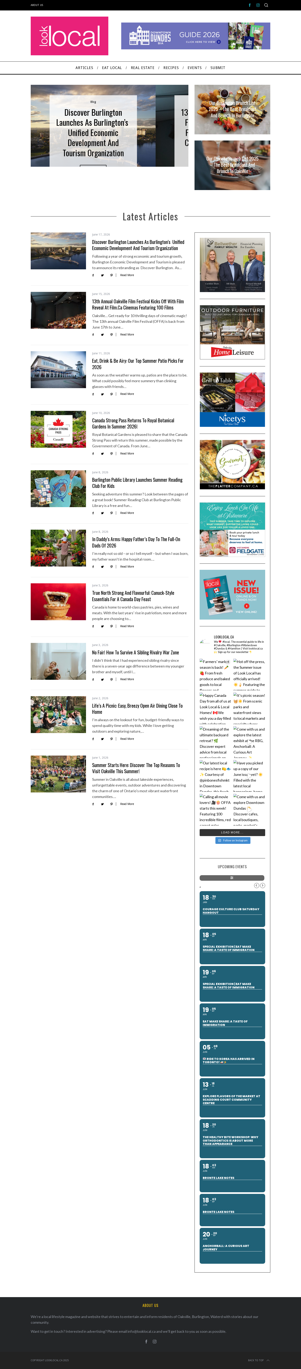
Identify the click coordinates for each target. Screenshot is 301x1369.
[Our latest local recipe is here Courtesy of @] (215, 776)
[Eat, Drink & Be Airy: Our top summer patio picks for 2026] (58, 369)
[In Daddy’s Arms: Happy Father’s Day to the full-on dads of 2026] (58, 548)
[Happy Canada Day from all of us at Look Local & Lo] (215, 708)
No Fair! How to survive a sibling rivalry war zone (135, 652)
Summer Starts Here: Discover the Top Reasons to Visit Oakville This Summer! (136, 768)
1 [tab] (172, 123)
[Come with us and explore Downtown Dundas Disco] (249, 810)
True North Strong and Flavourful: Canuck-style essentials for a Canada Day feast (133, 595)
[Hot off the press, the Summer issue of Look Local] (249, 674)
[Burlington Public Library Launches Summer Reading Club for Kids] (58, 488)
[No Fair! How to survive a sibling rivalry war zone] (58, 661)
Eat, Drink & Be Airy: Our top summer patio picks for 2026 (138, 363)
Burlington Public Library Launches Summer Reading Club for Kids (137, 482)
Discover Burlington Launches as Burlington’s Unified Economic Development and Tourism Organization (138, 245)
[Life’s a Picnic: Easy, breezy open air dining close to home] (58, 714)
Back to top (256, 1360)
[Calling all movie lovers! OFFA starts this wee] (215, 810)
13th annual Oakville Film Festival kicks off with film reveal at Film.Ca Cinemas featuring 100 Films (138, 304)
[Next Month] (262, 885)
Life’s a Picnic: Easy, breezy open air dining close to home (137, 708)
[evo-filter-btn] (232, 878)
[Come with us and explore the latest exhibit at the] (249, 742)
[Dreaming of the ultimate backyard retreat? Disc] (215, 742)
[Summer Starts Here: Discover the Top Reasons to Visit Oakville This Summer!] (58, 774)
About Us (37, 5)
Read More (127, 275)
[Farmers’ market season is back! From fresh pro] (215, 674)
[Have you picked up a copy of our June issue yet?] (249, 776)
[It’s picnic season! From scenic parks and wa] (249, 708)
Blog (93, 101)
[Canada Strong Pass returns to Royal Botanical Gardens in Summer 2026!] (58, 429)
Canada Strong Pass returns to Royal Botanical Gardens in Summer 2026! (133, 423)
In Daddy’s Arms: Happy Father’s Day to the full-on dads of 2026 (136, 542)
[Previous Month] (256, 885)
